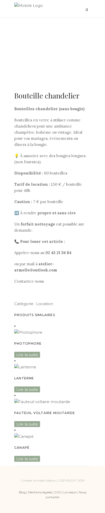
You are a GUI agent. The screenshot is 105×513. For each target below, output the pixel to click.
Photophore (28, 343)
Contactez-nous (29, 281)
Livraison (70, 492)
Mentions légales (40, 492)
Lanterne (24, 378)
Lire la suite (27, 354)
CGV (57, 492)
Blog (22, 492)
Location (44, 303)
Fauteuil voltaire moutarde (44, 413)
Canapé (22, 447)
